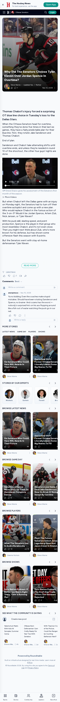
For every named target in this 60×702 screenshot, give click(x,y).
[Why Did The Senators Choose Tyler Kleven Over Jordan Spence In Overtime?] (30, 54)
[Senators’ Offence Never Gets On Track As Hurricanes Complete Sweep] (16, 482)
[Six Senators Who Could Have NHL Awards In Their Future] (16, 354)
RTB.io (29, 663)
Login (52, 12)
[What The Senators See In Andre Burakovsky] (16, 533)
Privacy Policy (33, 668)
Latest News (10, 272)
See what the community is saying (22, 613)
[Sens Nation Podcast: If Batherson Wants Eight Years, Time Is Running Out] (16, 584)
